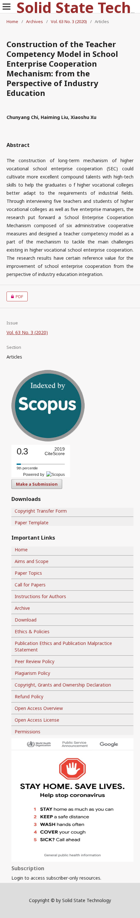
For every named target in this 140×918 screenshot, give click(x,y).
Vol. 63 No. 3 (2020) (69, 21)
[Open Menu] (6, 6)
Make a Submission (37, 484)
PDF (15, 296)
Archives (34, 21)
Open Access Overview (39, 708)
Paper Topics (28, 573)
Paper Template (32, 522)
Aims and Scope (32, 561)
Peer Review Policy (34, 661)
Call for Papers (30, 585)
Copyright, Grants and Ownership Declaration (63, 685)
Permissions (27, 731)
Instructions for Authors (40, 596)
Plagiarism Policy (32, 673)
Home (12, 21)
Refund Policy (29, 696)
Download (25, 620)
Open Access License (37, 720)
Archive (22, 608)
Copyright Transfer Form (41, 511)
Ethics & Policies (32, 631)
